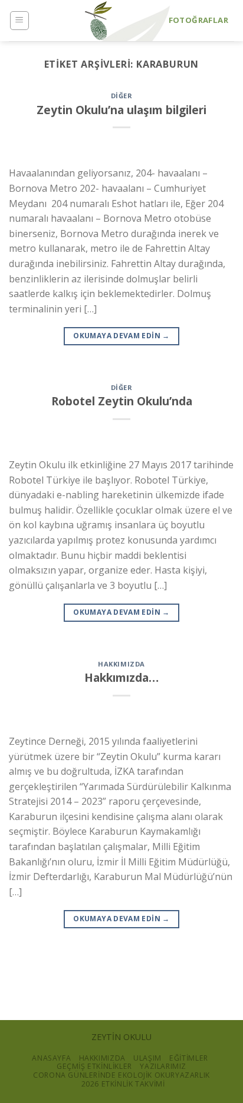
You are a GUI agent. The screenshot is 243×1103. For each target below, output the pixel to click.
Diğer (122, 95)
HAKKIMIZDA (102, 1058)
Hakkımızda (121, 663)
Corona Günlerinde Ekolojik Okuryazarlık (121, 1075)
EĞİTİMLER (188, 1058)
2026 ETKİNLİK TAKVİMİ (123, 1084)
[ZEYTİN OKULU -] (98, 20)
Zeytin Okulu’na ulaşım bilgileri (121, 110)
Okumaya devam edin (121, 336)
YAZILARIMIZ (163, 1066)
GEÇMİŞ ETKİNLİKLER (94, 1066)
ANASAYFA (51, 1058)
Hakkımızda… (121, 677)
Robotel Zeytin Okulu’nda (121, 401)
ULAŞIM (147, 1058)
